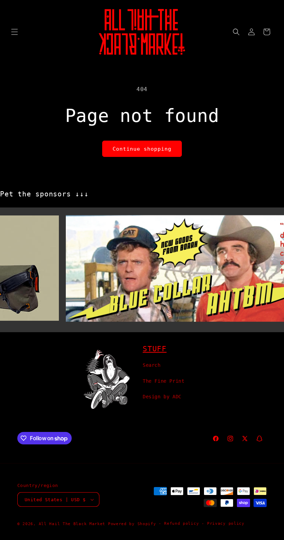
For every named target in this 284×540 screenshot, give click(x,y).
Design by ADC (162, 396)
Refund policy (181, 523)
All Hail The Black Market (72, 524)
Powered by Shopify (132, 524)
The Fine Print (163, 381)
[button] (14, 31)
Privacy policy (226, 523)
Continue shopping (142, 149)
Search (152, 365)
